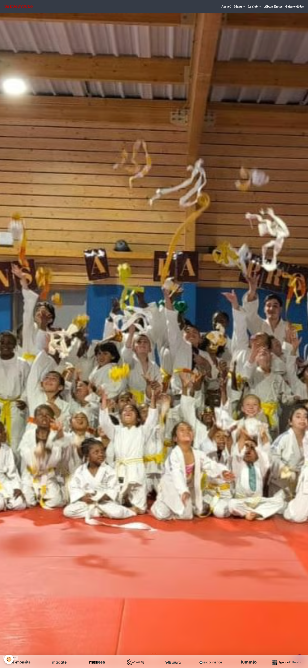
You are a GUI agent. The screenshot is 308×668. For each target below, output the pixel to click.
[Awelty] (135, 662)
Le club (253, 6)
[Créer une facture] (173, 662)
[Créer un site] (21, 662)
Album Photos (273, 6)
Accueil (226, 6)
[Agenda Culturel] (286, 662)
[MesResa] (97, 662)
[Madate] (59, 662)
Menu (238, 6)
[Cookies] (9, 659)
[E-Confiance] (210, 662)
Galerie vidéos (294, 6)
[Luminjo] (248, 662)
